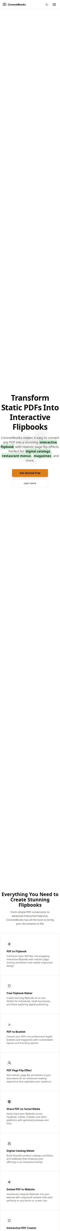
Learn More (30, 483)
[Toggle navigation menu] (54, 4)
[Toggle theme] (47, 4)
